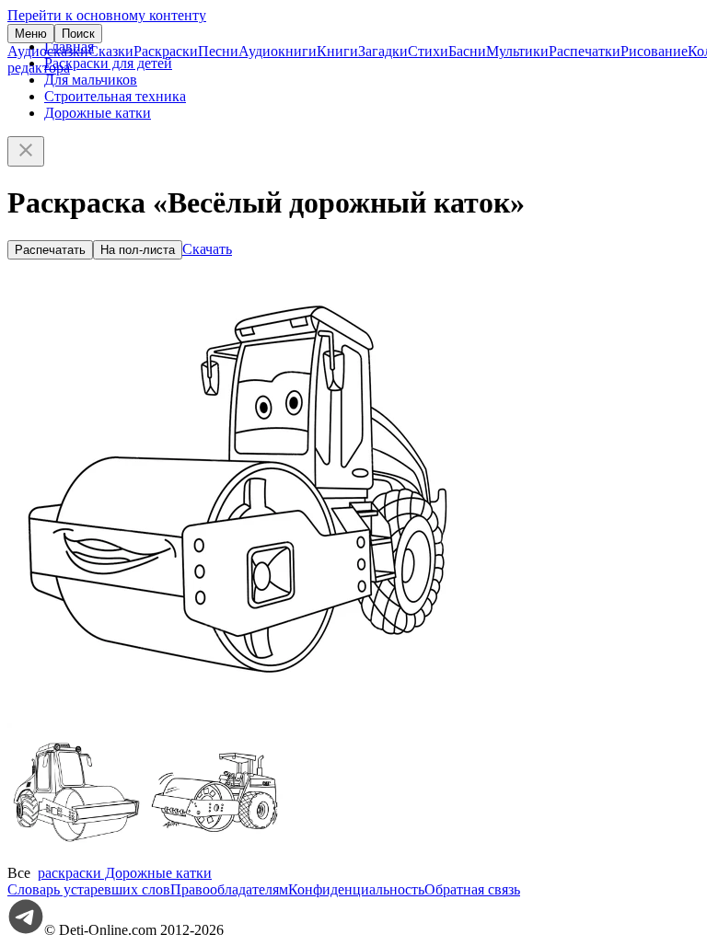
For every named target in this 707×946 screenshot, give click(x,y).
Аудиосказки (47, 51)
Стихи (428, 51)
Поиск (78, 33)
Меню (31, 33)
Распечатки (584, 51)
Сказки (110, 51)
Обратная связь (472, 889)
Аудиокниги (277, 51)
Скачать (207, 249)
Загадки (383, 51)
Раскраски (165, 51)
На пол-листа (137, 250)
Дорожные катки (97, 113)
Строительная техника (115, 96)
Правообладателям (229, 889)
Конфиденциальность (356, 889)
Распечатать (50, 250)
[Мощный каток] (76, 856)
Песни (218, 51)
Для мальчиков (90, 79)
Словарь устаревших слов (88, 889)
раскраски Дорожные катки (125, 873)
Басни (467, 51)
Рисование (654, 51)
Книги (337, 51)
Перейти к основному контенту (106, 15)
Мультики (517, 51)
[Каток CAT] (214, 856)
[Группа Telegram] (25, 930)
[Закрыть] (25, 151)
